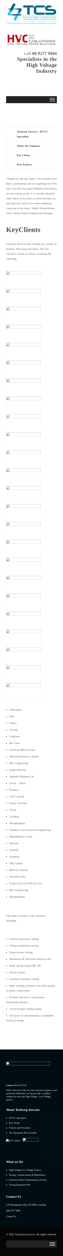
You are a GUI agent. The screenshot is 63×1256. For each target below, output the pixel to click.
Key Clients (23, 155)
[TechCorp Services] (31, 14)
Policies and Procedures (20, 1128)
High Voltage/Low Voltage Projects (25, 1170)
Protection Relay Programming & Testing (28, 1180)
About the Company (28, 146)
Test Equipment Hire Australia (23, 1133)
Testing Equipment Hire (20, 1185)
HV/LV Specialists (17, 1118)
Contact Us (11, 1216)
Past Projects (24, 164)
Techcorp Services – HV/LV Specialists (32, 134)
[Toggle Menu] (52, 99)
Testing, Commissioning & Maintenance (27, 1175)
